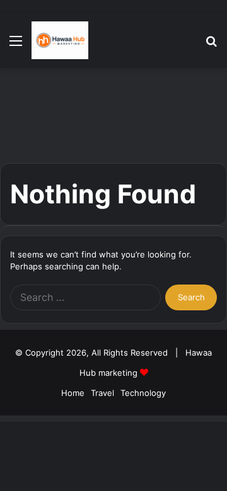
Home (72, 393)
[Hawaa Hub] (60, 40)
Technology (143, 393)
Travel (102, 393)
